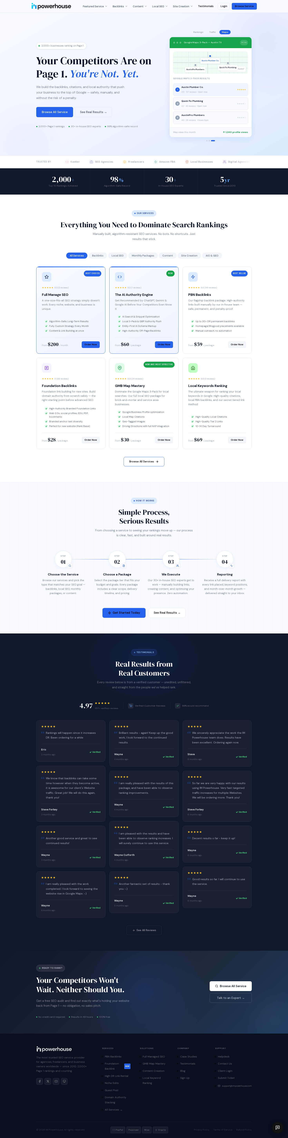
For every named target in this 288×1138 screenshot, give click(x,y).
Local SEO (158, 6)
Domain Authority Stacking (115, 1100)
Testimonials (206, 6)
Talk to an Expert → (231, 998)
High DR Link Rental (116, 1076)
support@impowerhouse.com (237, 1086)
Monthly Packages (143, 255)
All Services (77, 255)
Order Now (90, 344)
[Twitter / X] (47, 1081)
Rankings (198, 32)
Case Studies (188, 1056)
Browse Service (244, 6)
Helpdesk (223, 1056)
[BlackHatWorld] (64, 1081)
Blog (182, 1071)
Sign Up (185, 1078)
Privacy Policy (201, 1129)
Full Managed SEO (154, 1056)
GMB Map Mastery (154, 1063)
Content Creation (153, 1071)
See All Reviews (146, 930)
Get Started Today (126, 613)
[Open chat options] (277, 1127)
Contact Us (225, 1063)
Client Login (225, 1071)
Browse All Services (141, 461)
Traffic (212, 32)
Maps (225, 32)
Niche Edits (112, 1083)
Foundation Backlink (117, 1066)
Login (224, 6)
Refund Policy (244, 1129)
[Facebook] (39, 1081)
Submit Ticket (226, 1078)
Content (138, 6)
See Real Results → (93, 112)
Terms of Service (222, 1129)
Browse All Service (55, 112)
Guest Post (111, 1090)
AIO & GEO (212, 255)
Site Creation (181, 6)
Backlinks (118, 6)
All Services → (113, 1109)
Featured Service (93, 6)
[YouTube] (56, 1081)
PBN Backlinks (113, 1056)
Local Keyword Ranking (152, 1080)
